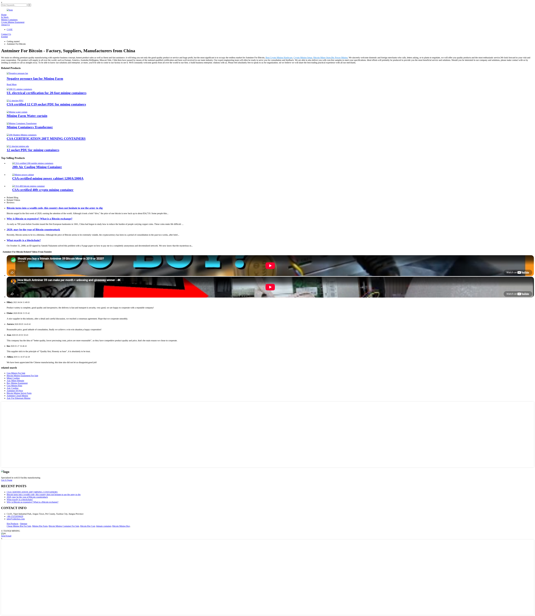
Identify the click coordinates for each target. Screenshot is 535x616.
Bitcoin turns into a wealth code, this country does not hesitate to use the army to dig (55, 207)
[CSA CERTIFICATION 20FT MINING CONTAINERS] (22, 135)
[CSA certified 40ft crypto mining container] (28, 186)
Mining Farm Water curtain (27, 116)
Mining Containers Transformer (30, 127)
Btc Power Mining (339, 57)
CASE (10, 29)
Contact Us (6, 34)
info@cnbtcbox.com (16, 519)
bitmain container (103, 526)
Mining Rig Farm (40, 526)
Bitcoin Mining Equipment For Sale (22, 375)
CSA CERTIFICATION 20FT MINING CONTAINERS (46, 138)
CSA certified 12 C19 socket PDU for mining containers (46, 104)
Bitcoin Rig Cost (87, 526)
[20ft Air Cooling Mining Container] (32, 163)
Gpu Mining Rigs (14, 385)
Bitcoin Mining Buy (121, 526)
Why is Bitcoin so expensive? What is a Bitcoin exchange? (39, 218)
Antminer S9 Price (15, 390)
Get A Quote (6, 480)
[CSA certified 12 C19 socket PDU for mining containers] (15, 100)
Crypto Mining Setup (303, 57)
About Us (5, 25)
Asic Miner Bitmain (15, 380)
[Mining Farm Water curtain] (17, 112)
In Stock (4, 17)
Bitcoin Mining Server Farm (19, 393)
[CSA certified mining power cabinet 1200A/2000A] (23, 174)
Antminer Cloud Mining (17, 395)
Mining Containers (9, 20)
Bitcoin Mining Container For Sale (64, 526)
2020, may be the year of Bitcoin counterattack (33, 229)
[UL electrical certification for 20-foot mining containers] (19, 89)
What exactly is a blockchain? (24, 240)
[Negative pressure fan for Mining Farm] (17, 73)
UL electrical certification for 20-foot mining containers (46, 93)
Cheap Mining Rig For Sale (19, 526)
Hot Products (12, 523)
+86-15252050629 (15, 516)
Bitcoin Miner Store (322, 57)
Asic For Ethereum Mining (18, 398)
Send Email (6, 536)
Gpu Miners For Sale (16, 373)
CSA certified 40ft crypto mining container (43, 190)
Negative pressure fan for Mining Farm (35, 78)
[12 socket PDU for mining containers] (18, 146)
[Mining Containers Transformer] (22, 123)
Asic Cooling (12, 388)
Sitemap (23, 523)
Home (4, 15)
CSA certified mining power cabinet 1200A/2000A (47, 178)
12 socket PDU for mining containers (33, 150)
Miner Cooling (13, 378)
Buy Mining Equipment (17, 383)
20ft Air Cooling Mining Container (37, 167)
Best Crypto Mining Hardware (279, 57)
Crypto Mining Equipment (12, 22)
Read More (12, 84)
